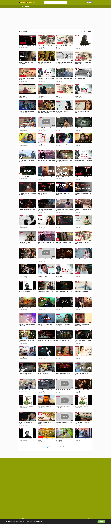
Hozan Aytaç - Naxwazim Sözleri (44, 307)
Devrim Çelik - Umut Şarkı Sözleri (81, 438)
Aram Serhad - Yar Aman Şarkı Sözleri (82, 307)
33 (60, 446)
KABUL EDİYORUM (101, 522)
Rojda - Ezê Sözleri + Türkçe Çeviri (63, 324)
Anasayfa (21, 6)
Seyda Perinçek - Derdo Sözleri (62, 226)
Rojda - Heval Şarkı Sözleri (80, 226)
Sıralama (88, 31)
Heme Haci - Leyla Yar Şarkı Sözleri (82, 406)
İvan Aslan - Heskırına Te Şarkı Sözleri (63, 144)
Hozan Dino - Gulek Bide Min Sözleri (26, 291)
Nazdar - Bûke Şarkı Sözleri (80, 275)
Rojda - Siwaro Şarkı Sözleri (43, 226)
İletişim (23, 518)
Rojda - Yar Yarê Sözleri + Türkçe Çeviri (46, 291)
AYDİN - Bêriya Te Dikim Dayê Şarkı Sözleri (64, 258)
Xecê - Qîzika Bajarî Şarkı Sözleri (62, 340)
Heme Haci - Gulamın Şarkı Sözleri (26, 406)
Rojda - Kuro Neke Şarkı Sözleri (62, 111)
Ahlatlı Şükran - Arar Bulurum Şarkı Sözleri (46, 340)
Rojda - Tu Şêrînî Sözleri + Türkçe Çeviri (64, 62)
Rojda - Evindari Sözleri (61, 357)
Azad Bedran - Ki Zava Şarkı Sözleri (63, 176)
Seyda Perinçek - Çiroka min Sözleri (26, 373)
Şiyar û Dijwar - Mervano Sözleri (25, 389)
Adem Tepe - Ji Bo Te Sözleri (43, 144)
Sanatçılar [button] (27, 6)
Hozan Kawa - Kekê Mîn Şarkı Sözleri (45, 406)
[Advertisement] (55, 18)
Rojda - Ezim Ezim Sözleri (80, 78)
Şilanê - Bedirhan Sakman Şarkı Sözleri (64, 422)
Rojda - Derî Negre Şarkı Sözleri (44, 357)
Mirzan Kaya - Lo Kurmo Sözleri (25, 357)
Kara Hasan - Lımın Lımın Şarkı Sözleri (27, 111)
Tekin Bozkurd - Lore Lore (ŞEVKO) (82, 291)
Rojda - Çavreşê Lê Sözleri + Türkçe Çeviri (27, 226)
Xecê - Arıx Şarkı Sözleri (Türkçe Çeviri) (27, 144)
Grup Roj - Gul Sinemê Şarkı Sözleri (45, 373)
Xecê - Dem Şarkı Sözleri (43, 193)
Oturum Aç (89, 2)
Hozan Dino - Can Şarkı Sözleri (25, 438)
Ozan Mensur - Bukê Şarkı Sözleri (44, 62)
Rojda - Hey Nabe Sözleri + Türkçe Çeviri (83, 258)
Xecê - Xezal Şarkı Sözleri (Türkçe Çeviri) (27, 45)
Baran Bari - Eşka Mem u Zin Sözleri (82, 144)
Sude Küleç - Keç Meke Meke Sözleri (45, 324)
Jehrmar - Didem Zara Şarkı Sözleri (63, 242)
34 (63, 446)
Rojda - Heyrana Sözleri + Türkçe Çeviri (27, 258)
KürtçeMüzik (22, 47)
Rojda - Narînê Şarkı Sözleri (24, 242)
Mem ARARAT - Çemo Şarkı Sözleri (63, 373)
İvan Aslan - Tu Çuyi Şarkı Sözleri (62, 307)
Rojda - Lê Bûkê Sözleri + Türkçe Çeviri (27, 209)
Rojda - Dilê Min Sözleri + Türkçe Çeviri (27, 307)
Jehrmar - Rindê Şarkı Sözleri (25, 176)
